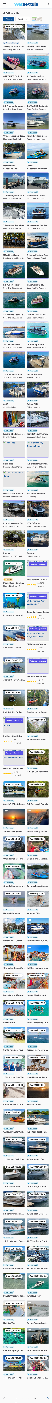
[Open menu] (4, 4)
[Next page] (46, 1398)
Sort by (21, 19)
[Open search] (47, 4)
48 (35, 1398)
